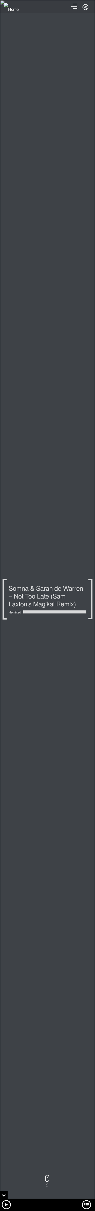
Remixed (15, 612)
